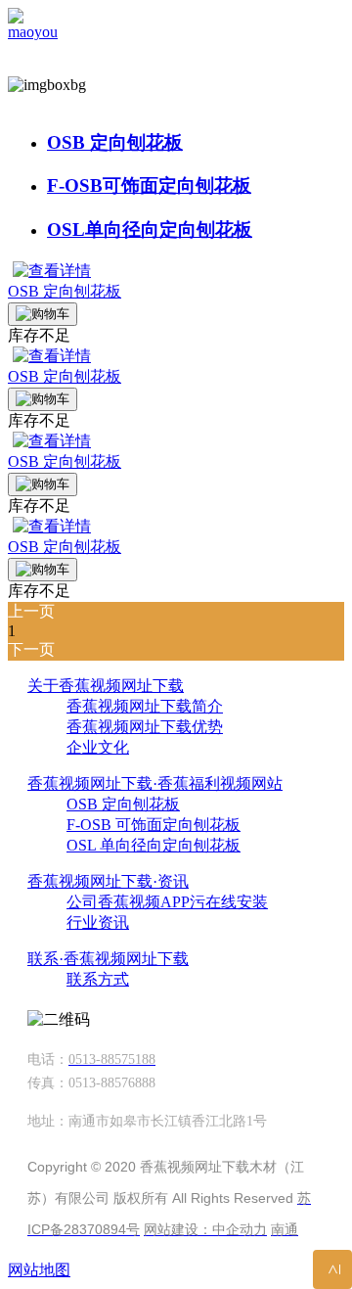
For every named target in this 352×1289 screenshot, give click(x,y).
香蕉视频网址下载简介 (144, 706)
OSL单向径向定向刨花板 (149, 229)
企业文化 (97, 747)
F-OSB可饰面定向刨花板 (149, 185)
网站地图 (39, 1270)
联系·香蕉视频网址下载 (108, 958)
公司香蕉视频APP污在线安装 (167, 902)
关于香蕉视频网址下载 (105, 685)
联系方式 (97, 979)
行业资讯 (97, 922)
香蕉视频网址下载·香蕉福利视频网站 (155, 783)
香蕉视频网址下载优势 (144, 726)
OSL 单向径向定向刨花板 (153, 845)
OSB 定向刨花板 (115, 142)
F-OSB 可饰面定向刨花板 (153, 824)
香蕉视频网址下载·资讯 (108, 881)
